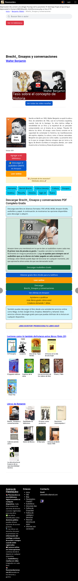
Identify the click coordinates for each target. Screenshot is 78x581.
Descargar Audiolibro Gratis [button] (39, 267)
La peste (23, 354)
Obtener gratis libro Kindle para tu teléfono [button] (39, 275)
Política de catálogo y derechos (29, 515)
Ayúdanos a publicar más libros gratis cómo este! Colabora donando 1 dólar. (39, 300)
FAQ (27, 494)
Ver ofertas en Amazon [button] (39, 292)
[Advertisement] (39, 40)
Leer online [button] (16, 173)
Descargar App (31, 506)
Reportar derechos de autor (30, 521)
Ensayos (66, 188)
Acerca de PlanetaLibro (12, 490)
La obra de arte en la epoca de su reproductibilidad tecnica (13, 465)
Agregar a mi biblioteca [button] (16, 157)
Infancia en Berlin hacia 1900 (54, 443)
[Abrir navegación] (75, 2)
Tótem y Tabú (58, 374)
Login (69, 2)
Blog (27, 497)
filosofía (21, 193)
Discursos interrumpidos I (60, 422)
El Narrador (41, 442)
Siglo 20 (42, 193)
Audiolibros (30, 504)
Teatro (52, 193)
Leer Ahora (16, 138)
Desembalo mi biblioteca (28, 422)
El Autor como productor (44, 422)
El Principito (12, 354)
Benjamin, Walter (18, 11)
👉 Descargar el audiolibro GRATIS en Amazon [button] (16, 166)
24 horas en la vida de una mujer (51, 355)
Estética (11, 193)
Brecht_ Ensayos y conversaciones (13, 422)
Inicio (8, 11)
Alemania (12, 188)
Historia (32, 193)
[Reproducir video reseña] (39, 85)
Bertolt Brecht (25, 188)
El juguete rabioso (13, 374)
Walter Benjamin (16, 61)
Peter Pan (12, 395)
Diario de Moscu (28, 442)
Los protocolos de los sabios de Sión (44, 375)
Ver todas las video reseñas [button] (39, 103)
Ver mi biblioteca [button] (15, 23)
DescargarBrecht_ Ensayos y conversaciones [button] (39, 287)
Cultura (55, 188)
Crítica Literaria (42, 188)
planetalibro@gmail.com (49, 494)
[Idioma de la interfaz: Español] (63, 2)
